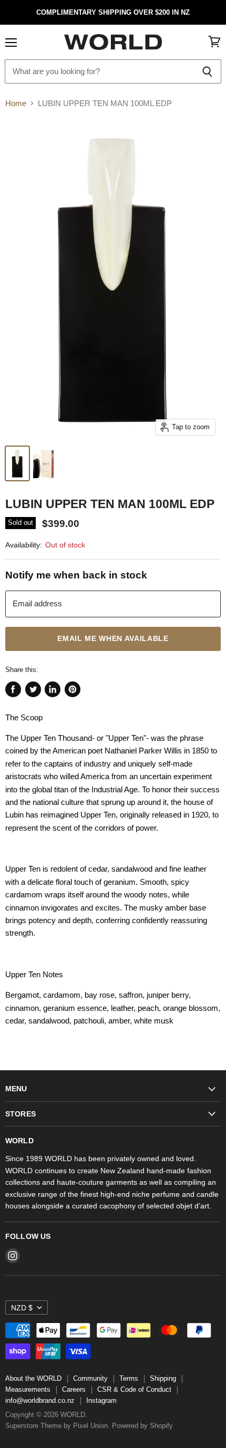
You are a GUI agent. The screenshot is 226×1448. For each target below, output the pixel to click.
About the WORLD (33, 1378)
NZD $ (22, 1308)
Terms (128, 1378)
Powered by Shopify (142, 1426)
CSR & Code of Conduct (134, 1389)
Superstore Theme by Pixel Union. (57, 1426)
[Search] (207, 71)
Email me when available (113, 639)
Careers (74, 1389)
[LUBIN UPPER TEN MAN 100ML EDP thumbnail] (17, 463)
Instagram (101, 1400)
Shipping (163, 1378)
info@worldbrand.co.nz (40, 1400)
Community (90, 1378)
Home (15, 103)
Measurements (27, 1389)
